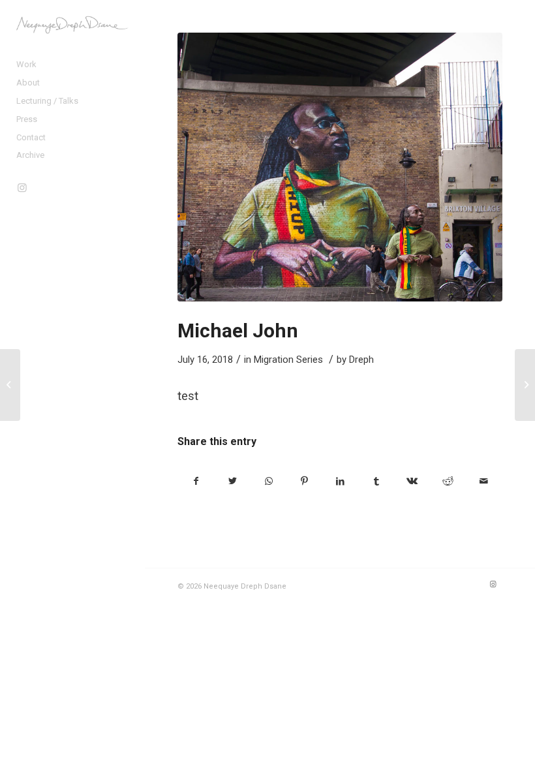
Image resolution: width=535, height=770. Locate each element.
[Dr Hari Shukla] (525, 385)
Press (26, 119)
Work (26, 64)
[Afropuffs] (10, 385)
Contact (31, 137)
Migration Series (288, 359)
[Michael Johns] (339, 167)
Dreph (361, 359)
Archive (30, 155)
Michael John (237, 330)
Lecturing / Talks (47, 101)
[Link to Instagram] (22, 187)
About (28, 82)
